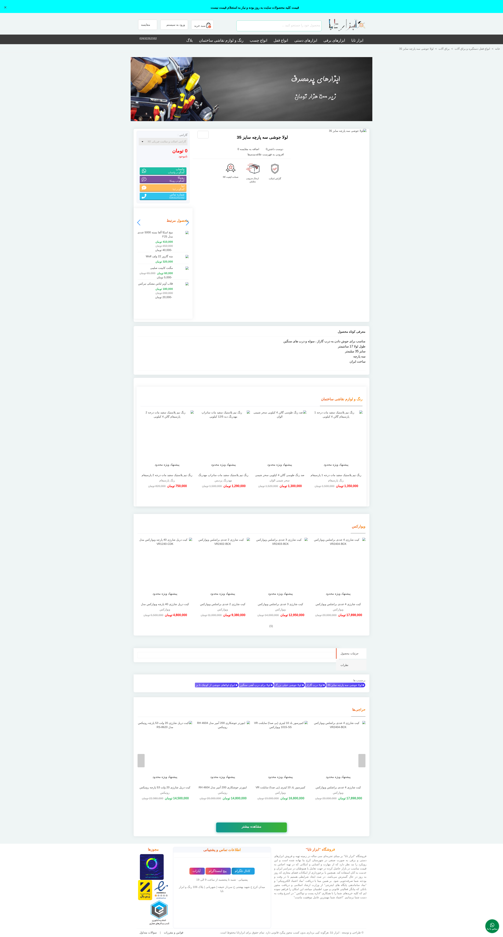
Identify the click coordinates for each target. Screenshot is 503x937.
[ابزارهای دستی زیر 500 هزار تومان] (251, 89)
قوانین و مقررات (173, 932)
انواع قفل (281, 40)
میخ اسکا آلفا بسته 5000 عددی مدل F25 (155, 234)
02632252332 (148, 38)
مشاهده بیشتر (251, 826)
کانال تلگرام (242, 871)
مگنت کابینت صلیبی (161, 267)
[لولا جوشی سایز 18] (218, 135)
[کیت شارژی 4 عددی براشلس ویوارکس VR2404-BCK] (338, 569)
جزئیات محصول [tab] (350, 653)
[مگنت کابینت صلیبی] (182, 268)
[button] (139, 222)
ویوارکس (358, 526)
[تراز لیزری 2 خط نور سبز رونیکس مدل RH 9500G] (280, 752)
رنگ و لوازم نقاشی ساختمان (221, 40)
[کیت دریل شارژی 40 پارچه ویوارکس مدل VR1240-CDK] (165, 569)
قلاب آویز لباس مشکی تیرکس (155, 283)
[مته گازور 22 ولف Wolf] (182, 256)
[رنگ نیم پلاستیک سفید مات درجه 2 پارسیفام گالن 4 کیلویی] (167, 440)
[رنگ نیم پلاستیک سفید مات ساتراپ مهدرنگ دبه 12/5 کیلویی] (223, 440)
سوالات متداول (148, 932)
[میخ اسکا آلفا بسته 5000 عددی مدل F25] (182, 232)
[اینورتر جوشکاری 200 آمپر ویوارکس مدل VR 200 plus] (222, 752)
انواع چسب (258, 40)
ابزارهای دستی (305, 40)
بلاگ (189, 40)
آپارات (196, 871)
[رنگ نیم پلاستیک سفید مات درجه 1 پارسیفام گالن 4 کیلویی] (336, 440)
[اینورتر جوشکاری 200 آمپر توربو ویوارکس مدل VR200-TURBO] (165, 752)
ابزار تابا (357, 40)
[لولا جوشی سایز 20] (212, 135)
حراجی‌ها (358, 710)
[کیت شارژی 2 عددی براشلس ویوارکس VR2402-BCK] (222, 569)
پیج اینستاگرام (218, 871)
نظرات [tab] (344, 665)
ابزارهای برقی (334, 40)
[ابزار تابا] (344, 26)
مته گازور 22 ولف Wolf (159, 256)
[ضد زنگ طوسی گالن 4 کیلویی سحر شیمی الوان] (279, 440)
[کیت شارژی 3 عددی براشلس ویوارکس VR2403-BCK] (280, 569)
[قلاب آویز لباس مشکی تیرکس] (182, 284)
